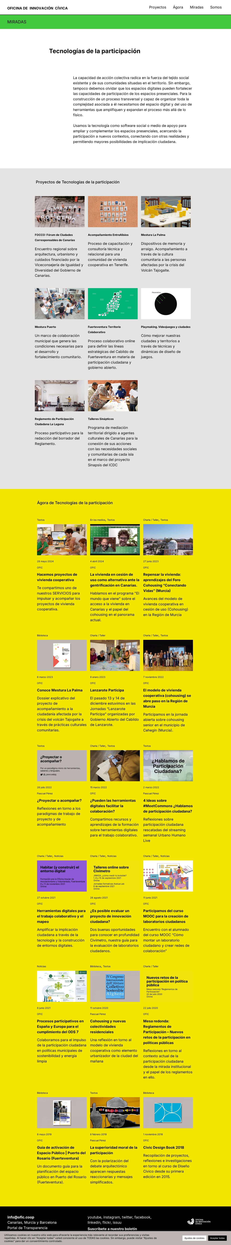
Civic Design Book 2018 (163, 1147)
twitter (127, 1217)
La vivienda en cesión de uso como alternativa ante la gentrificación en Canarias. (114, 579)
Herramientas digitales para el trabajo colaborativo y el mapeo (61, 916)
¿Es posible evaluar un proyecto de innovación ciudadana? (110, 916)
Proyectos (157, 7)
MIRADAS (16, 21)
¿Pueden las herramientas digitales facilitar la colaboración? (113, 805)
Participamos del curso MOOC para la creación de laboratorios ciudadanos (165, 916)
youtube (94, 1217)
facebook (142, 1217)
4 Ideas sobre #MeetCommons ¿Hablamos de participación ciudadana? (168, 805)
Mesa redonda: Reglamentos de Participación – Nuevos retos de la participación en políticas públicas (166, 1032)
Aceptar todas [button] (217, 1238)
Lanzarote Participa (107, 690)
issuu (117, 1222)
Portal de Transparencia (27, 1228)
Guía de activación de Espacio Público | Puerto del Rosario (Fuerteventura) (61, 1152)
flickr (106, 1222)
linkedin (94, 1222)
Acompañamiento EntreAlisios (108, 235)
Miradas (196, 7)
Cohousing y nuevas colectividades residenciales (108, 1026)
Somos (216, 7)
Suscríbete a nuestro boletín (112, 1229)
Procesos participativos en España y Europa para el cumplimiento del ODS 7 (60, 1026)
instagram (111, 1217)
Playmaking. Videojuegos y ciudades (165, 327)
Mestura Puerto (45, 327)
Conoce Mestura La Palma (60, 690)
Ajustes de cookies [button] (194, 1238)
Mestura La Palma (153, 235)
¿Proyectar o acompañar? (59, 800)
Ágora (178, 7)
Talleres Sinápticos (101, 419)
